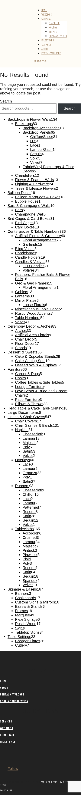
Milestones (47, 40)
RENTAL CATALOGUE (12, 694)
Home (44, 10)
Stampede (54, 23)
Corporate (47, 18)
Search (6, 101)
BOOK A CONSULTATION (14, 701)
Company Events (58, 36)
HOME (3, 681)
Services (46, 44)
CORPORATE (7, 735)
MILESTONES (7, 741)
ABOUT (4, 687)
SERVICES (6, 721)
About (44, 49)
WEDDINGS (6, 728)
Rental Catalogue (51, 53)
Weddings (46, 14)
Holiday (53, 27)
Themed (53, 31)
